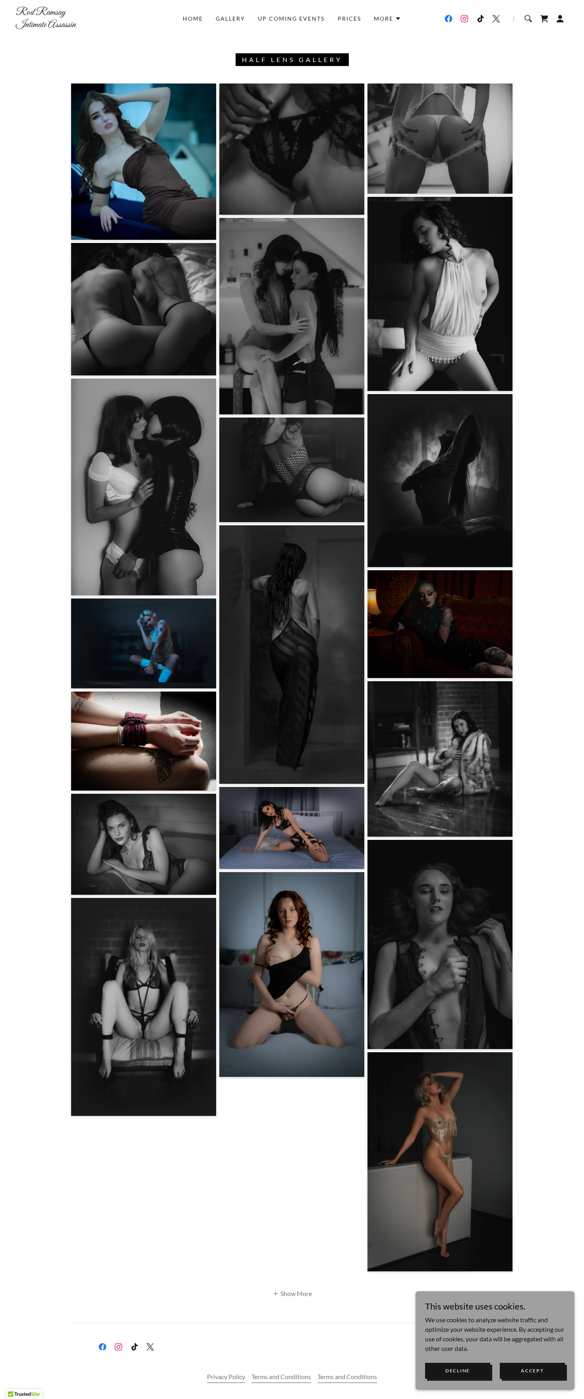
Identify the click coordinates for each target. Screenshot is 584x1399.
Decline (457, 1371)
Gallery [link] (230, 18)
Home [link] (193, 18)
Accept (532, 1371)
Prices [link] (349, 18)
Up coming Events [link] (291, 18)
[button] (387, 18)
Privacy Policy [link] (226, 1376)
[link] (92, 24)
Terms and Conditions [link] (281, 1376)
